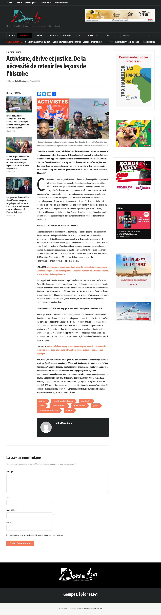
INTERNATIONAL (61, 3)
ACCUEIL (12, 35)
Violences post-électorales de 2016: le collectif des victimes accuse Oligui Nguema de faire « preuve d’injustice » (18, 162)
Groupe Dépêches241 (80, 594)
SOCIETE (53, 35)
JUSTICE (79, 35)
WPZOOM (98, 608)
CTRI (116, 35)
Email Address (11, 510)
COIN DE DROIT (46, 3)
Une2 (18, 52)
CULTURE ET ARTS (93, 35)
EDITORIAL (67, 35)
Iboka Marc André (21, 81)
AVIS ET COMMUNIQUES (26, 3)
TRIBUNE (9, 3)
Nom (8, 497)
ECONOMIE (39, 35)
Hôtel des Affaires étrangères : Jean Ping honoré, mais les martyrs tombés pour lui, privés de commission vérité (17, 121)
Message (9, 471)
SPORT (107, 35)
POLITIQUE (24, 35)
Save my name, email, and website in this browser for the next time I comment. (36, 535)
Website (9, 523)
